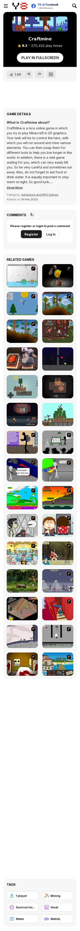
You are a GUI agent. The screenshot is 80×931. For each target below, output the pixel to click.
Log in (51, 234)
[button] (15, 187)
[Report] (39, 74)
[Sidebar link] (5, 6)
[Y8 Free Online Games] (19, 6)
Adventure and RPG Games (39, 194)
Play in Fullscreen (40, 57)
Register (31, 234)
